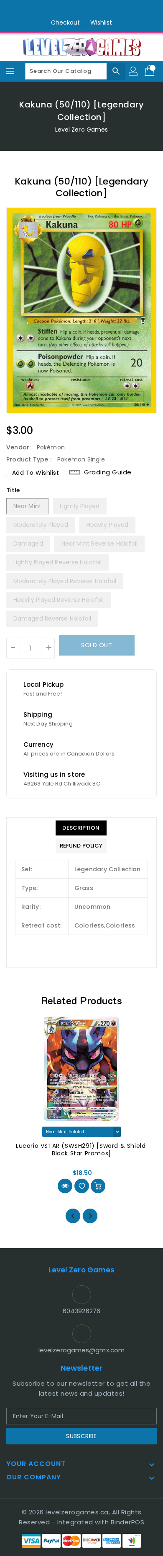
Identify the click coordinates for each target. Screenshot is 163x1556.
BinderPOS (128, 1522)
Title (13, 490)
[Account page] (133, 71)
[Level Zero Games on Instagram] (81, 9)
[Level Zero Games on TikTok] (97, 9)
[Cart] (150, 71)
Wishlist (101, 22)
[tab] (81, 827)
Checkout (65, 22)
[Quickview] (65, 1186)
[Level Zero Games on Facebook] (65, 9)
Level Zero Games (81, 129)
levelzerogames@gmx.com (81, 1350)
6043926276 (81, 1311)
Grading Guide (108, 472)
